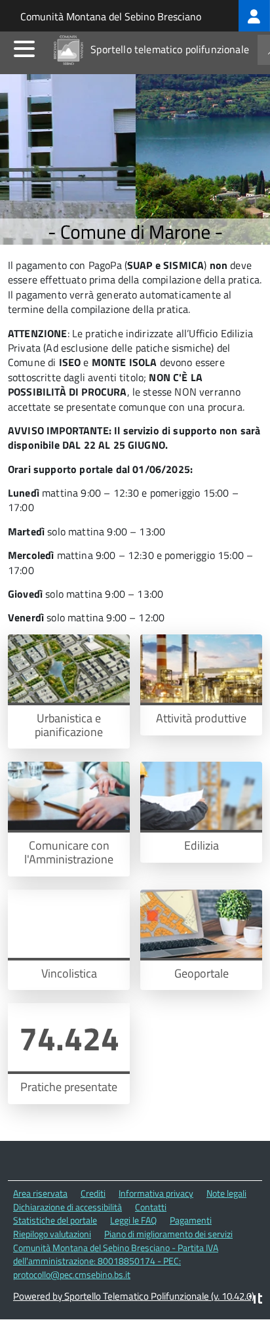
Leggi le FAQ (133, 1220)
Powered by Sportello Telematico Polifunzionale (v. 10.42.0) (133, 1296)
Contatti (150, 1207)
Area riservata (40, 1193)
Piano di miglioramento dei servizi (168, 1234)
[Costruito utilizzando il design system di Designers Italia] (255, 1300)
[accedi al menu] (24, 48)
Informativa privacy (156, 1193)
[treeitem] (254, 15)
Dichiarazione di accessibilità (67, 1207)
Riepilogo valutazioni (52, 1234)
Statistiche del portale (55, 1220)
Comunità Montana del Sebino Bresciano (110, 16)
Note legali (226, 1193)
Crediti (93, 1193)
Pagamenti (191, 1220)
